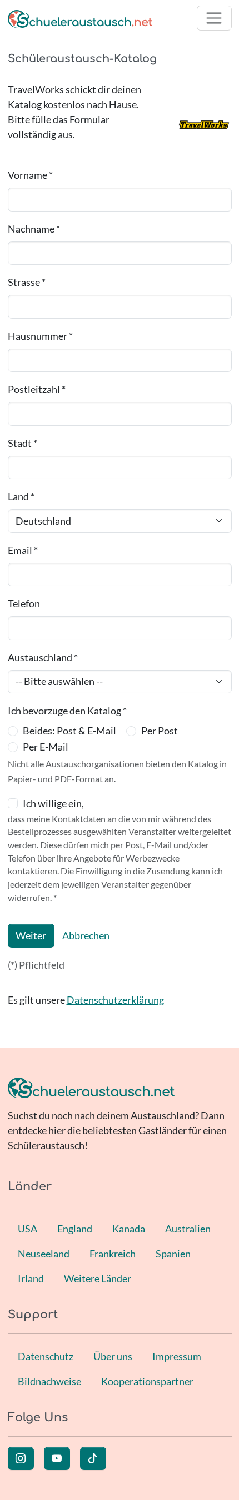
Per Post (159, 730)
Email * (23, 550)
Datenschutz (45, 1356)
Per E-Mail (45, 747)
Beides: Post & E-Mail (69, 730)
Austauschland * (43, 657)
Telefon (24, 603)
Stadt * (22, 443)
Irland (31, 1278)
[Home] (80, 18)
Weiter (31, 935)
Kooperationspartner (147, 1381)
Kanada (128, 1228)
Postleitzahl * (37, 389)
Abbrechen (85, 935)
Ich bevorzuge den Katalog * (67, 710)
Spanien (173, 1253)
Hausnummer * (40, 336)
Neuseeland (43, 1253)
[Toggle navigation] (214, 18)
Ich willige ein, (53, 803)
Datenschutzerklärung (115, 1000)
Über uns (112, 1356)
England (74, 1228)
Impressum (176, 1356)
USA (27, 1228)
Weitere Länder (97, 1278)
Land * (21, 496)
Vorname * (30, 175)
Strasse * (27, 282)
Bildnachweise (49, 1381)
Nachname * (34, 229)
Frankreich (112, 1253)
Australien (188, 1228)
